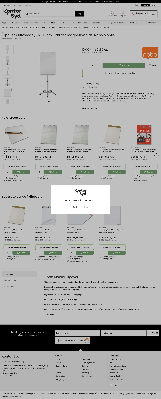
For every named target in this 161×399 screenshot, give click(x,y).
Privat (74, 207)
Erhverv (86, 207)
